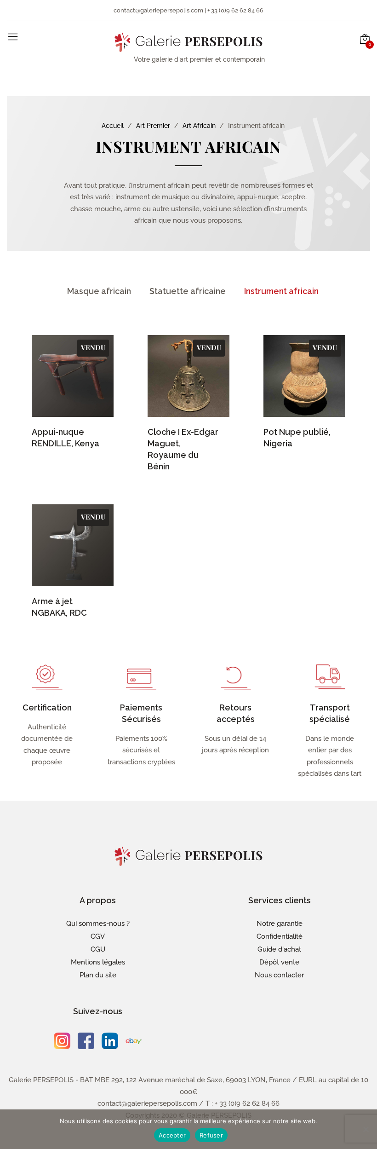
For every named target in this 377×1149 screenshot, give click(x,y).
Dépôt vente (279, 962)
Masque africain (99, 291)
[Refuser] (365, 1129)
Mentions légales (98, 962)
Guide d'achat (279, 949)
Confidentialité (280, 936)
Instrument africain (281, 291)
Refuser (211, 1135)
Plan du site (98, 975)
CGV (98, 936)
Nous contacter (279, 975)
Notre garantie (280, 923)
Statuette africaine (187, 291)
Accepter (172, 1135)
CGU (98, 949)
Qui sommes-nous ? (98, 923)
